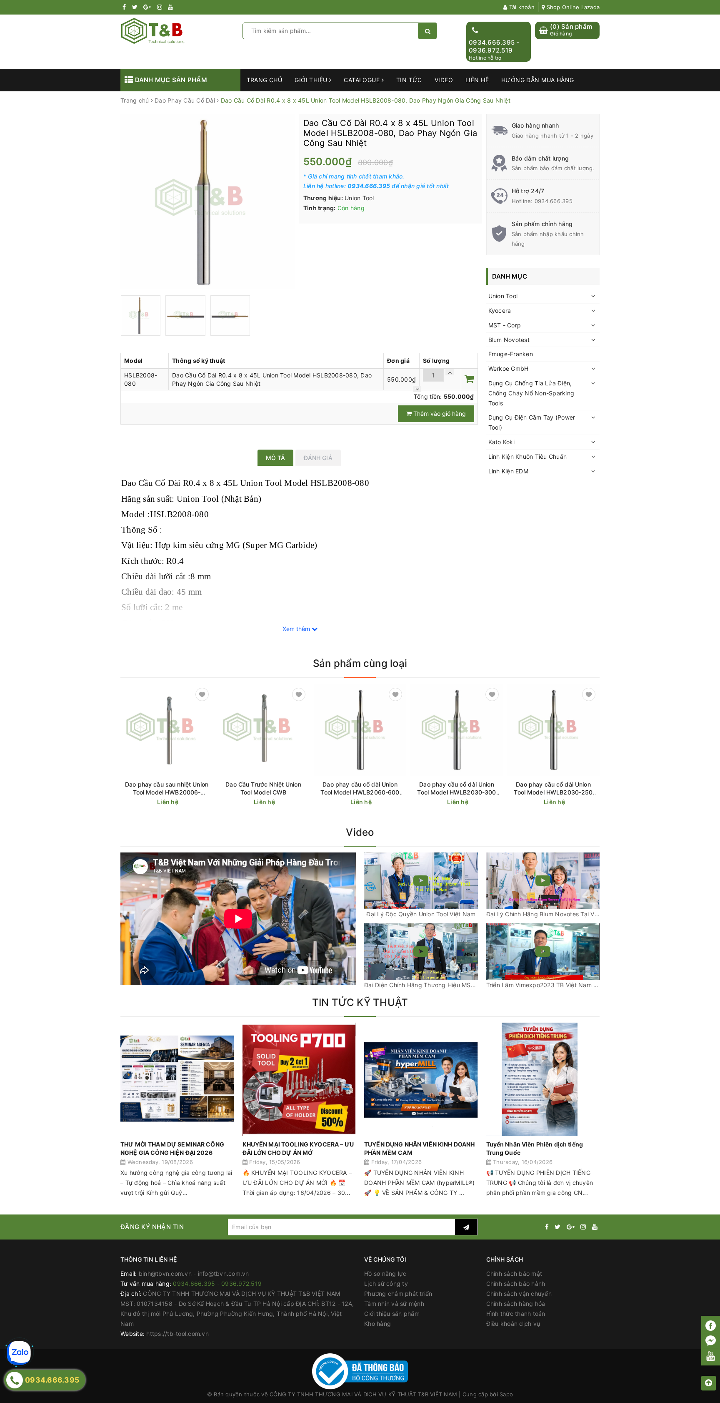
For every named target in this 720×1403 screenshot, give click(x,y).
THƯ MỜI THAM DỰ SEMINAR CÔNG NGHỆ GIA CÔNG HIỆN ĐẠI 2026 (172, 1148)
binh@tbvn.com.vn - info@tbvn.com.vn (194, 1273)
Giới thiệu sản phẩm (392, 1313)
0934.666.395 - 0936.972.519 (494, 46)
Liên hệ (477, 79)
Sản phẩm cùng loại (360, 663)
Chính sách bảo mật (514, 1273)
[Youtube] (710, 1355)
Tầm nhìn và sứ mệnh (394, 1303)
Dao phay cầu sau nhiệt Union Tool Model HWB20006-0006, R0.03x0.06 (166, 788)
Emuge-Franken (510, 353)
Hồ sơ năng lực (385, 1273)
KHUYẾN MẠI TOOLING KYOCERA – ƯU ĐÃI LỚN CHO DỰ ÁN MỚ (298, 1148)
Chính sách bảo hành (515, 1283)
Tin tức (409, 79)
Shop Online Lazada (572, 7)
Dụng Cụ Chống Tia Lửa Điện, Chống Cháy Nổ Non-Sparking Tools (531, 393)
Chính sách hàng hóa (515, 1303)
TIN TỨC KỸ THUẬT (360, 1002)
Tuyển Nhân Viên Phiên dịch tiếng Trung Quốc (534, 1148)
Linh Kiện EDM (508, 471)
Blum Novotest (509, 339)
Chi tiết (181, 802)
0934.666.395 (553, 201)
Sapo (506, 1394)
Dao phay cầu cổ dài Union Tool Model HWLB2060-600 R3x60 (359, 788)
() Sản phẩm (571, 30)
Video (444, 79)
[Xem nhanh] (208, 802)
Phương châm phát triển (398, 1293)
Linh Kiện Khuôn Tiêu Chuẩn (527, 456)
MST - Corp (504, 325)
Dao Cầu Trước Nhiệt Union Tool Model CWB (263, 788)
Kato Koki (501, 441)
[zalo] (18, 1352)
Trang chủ (264, 79)
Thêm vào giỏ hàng (439, 413)
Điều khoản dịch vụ (513, 1323)
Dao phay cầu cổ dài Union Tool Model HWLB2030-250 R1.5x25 (553, 788)
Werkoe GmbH (508, 368)
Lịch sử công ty (386, 1283)
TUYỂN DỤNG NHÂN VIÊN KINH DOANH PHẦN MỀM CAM (419, 1148)
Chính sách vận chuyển (519, 1293)
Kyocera (499, 310)
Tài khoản (521, 7)
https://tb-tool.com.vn (177, 1333)
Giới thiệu (312, 79)
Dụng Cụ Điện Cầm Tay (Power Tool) (531, 422)
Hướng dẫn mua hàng (537, 79)
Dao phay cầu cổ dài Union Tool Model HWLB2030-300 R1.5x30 (456, 788)
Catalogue (362, 79)
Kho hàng (377, 1323)
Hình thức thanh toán (515, 1313)
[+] (449, 372)
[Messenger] (710, 1341)
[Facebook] (710, 1325)
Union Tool (503, 295)
